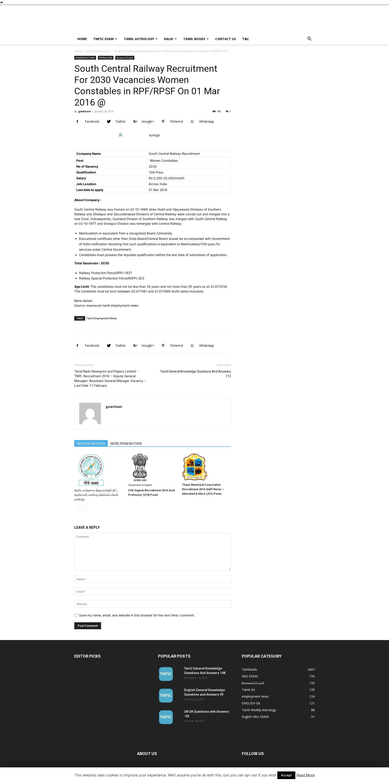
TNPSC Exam (103, 39)
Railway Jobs (105, 57)
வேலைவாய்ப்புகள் (125, 57)
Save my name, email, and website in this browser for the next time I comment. (137, 615)
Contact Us (225, 39)
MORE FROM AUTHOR (126, 443)
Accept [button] (286, 775)
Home (82, 39)
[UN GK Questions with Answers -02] (166, 717)
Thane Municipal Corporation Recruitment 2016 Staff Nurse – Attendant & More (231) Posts (203, 489)
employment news (98, 51)
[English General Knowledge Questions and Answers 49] (166, 695)
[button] (309, 39)
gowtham (84, 111)
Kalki (168, 39)
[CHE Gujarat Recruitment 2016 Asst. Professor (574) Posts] (152, 470)
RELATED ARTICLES (91, 443)
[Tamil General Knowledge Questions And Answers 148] (166, 674)
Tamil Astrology (139, 39)
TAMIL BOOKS (194, 39)
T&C (245, 39)
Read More (305, 775)
